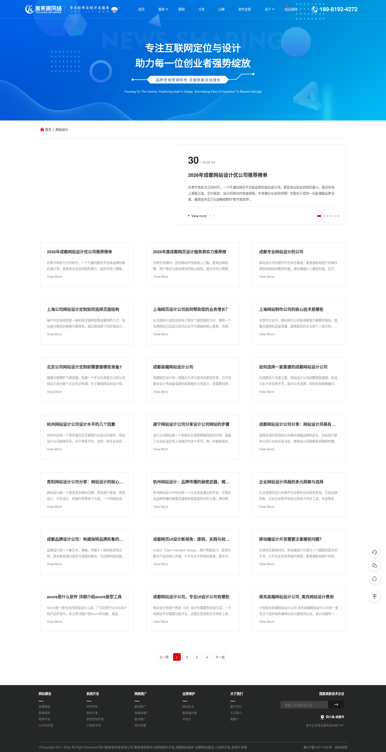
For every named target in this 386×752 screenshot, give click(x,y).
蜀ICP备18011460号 (317, 747)
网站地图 (341, 747)
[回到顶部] (374, 597)
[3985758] (374, 578)
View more (199, 215)
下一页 (220, 657)
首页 (48, 129)
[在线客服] (374, 552)
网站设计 (62, 129)
